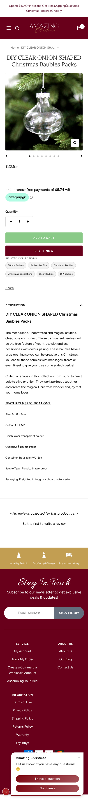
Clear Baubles (46, 273)
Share (9, 288)
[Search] (17, 28)
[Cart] (79, 28)
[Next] (81, 156)
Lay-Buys (22, 743)
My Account (22, 651)
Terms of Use (22, 702)
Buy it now (44, 251)
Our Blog (65, 659)
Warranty (22, 735)
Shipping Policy (22, 718)
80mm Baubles (16, 265)
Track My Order (22, 659)
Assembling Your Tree (22, 681)
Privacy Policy (22, 710)
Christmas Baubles (63, 265)
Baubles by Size (38, 265)
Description (15, 305)
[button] (44, 523)
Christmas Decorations (20, 273)
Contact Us (66, 667)
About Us (65, 651)
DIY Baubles (66, 273)
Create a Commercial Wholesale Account (22, 670)
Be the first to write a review (44, 524)
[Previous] (7, 156)
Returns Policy (22, 727)
